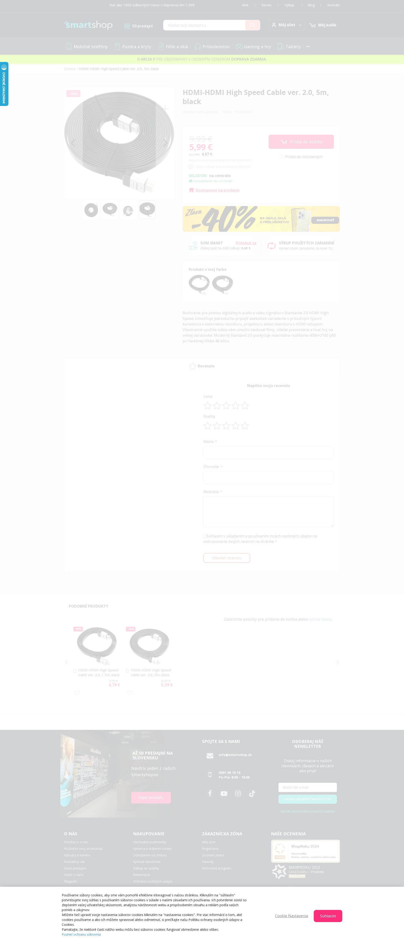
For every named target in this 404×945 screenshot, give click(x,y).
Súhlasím (328, 916)
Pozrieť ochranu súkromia (81, 934)
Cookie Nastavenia (291, 915)
